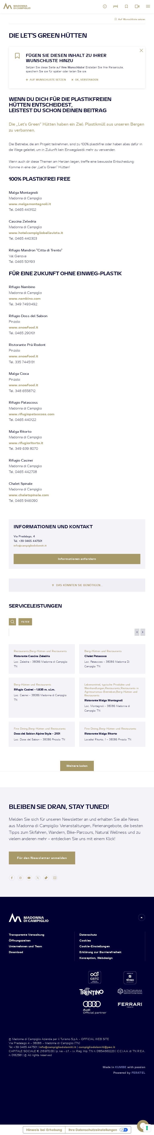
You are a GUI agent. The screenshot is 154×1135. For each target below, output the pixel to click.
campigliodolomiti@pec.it (97, 1047)
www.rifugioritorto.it (26, 443)
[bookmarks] (126, 6)
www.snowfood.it (23, 327)
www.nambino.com (25, 298)
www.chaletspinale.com (29, 495)
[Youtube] (29, 877)
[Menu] (148, 6)
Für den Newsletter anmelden (42, 858)
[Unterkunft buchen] (115, 6)
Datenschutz (88, 934)
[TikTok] (46, 877)
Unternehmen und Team (25, 946)
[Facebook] (12, 877)
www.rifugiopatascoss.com (31, 414)
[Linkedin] (55, 877)
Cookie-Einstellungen (94, 946)
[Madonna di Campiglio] (17, 6)
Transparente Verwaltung (26, 934)
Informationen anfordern (77, 558)
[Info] (104, 6)
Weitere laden (77, 765)
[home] (29, 916)
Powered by (129, 1072)
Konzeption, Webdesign (96, 958)
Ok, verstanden (86, 79)
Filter (25, 621)
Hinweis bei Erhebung (44, 1130)
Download (16, 952)
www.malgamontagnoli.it (30, 204)
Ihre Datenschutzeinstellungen (93, 1130)
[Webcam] (137, 6)
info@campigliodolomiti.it (30, 545)
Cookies (85, 940)
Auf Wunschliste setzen (131, 19)
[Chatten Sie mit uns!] (143, 1126)
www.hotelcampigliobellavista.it (36, 233)
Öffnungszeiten (19, 940)
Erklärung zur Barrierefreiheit (100, 952)
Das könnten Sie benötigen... (79, 585)
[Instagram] (20, 877)
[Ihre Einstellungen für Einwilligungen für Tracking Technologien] (147, 1128)
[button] (141, 917)
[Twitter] (38, 877)
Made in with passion (124, 1067)
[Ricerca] (12, 621)
